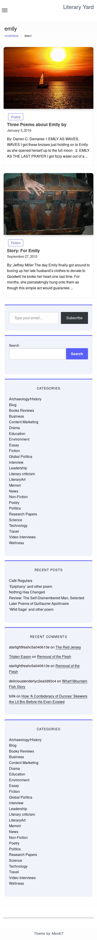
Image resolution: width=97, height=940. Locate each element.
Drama (14, 427)
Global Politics (20, 456)
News (13, 491)
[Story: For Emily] (48, 204)
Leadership (18, 467)
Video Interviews (22, 536)
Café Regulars (20, 580)
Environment (19, 439)
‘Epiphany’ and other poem (30, 586)
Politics (15, 508)
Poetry (16, 116)
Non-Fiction (18, 496)
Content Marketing (23, 421)
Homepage (11, 36)
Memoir (15, 485)
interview (16, 462)
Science (15, 519)
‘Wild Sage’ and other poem (31, 609)
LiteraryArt (17, 479)
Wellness (16, 542)
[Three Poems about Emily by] (48, 78)
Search (14, 345)
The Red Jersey (68, 647)
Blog (12, 404)
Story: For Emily (23, 250)
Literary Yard (78, 7)
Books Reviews (21, 410)
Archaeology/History (25, 398)
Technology (18, 525)
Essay (14, 445)
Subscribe (74, 317)
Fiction (16, 242)
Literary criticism (22, 473)
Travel (14, 531)
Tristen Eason (20, 656)
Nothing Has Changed (27, 592)
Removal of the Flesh (54, 656)
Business (16, 416)
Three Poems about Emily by (37, 124)
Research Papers (23, 514)
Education (17, 433)
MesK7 (57, 933)
